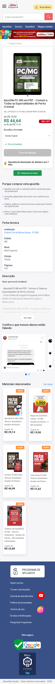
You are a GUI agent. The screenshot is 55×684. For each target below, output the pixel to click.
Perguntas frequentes (21, 622)
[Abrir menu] (4, 8)
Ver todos (48, 384)
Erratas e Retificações (20, 616)
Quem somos (16, 583)
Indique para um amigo (29, 173)
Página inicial (15, 43)
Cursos (18, 26)
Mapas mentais (45, 26)
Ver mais (27, 318)
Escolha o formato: (13, 130)
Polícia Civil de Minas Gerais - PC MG (21, 232)
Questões (30, 26)
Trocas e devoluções (20, 589)
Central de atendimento (21, 596)
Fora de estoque (27, 152)
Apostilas (7, 26)
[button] (27, 95)
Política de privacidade (21, 602)
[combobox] (20, 17)
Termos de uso (17, 609)
